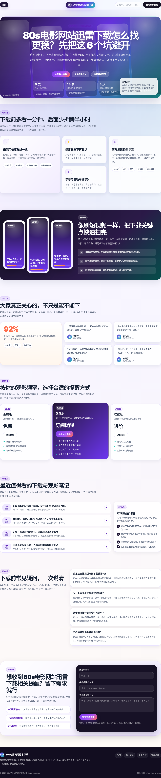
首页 (4, 5)
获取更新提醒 (152, 5)
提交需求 (121, 435)
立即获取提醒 (64, 434)
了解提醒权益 (80, 74)
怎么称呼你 (84, 670)
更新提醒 (155, 755)
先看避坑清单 (61, 74)
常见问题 (142, 755)
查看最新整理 (100, 74)
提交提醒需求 (88, 717)
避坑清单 (130, 755)
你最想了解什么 (86, 695)
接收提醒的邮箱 (86, 682)
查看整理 (10, 435)
